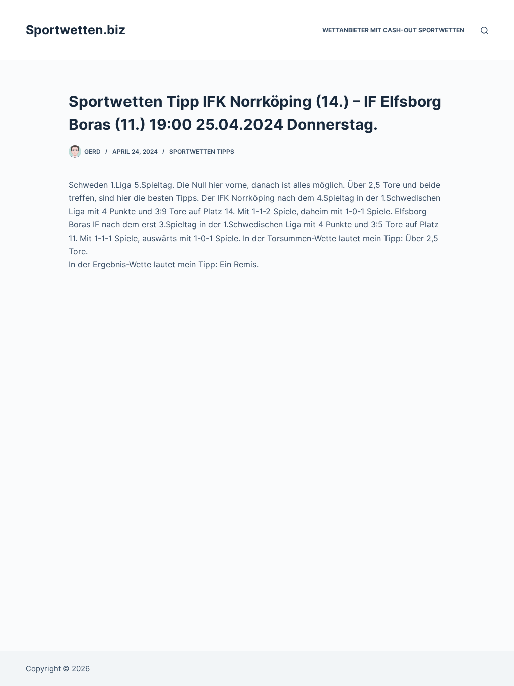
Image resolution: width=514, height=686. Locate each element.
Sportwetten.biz (75, 29)
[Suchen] (484, 30)
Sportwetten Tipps (201, 151)
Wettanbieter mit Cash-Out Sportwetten (393, 30)
